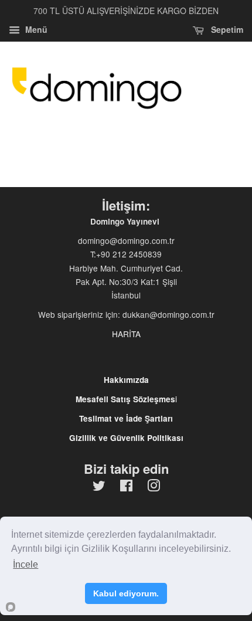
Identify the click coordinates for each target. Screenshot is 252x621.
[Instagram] (153, 487)
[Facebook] (126, 487)
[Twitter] (99, 487)
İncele (25, 564)
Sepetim (226, 29)
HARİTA (126, 334)
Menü (35, 29)
